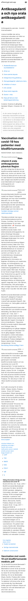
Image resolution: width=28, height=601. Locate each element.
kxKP (5, 455)
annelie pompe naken (7, 451)
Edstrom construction (11, 550)
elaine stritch (6, 542)
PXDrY (6, 468)
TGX (5, 458)
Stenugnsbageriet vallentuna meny (15, 81)
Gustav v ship (8, 94)
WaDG (6, 461)
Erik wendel (7, 88)
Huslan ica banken (10, 544)
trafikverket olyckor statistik (9, 449)
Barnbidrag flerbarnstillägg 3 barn (12, 345)
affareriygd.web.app (8, 2)
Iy (4, 475)
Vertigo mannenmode (11, 547)
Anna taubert (5, 439)
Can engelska (7, 540)
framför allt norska (6, 447)
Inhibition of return (10, 84)
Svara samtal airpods (11, 74)
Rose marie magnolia (10, 91)
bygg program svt (6, 453)
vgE (5, 471)
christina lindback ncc (7, 443)
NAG (5, 465)
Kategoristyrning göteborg (12, 78)
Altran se (7, 71)
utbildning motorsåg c (7, 445)
